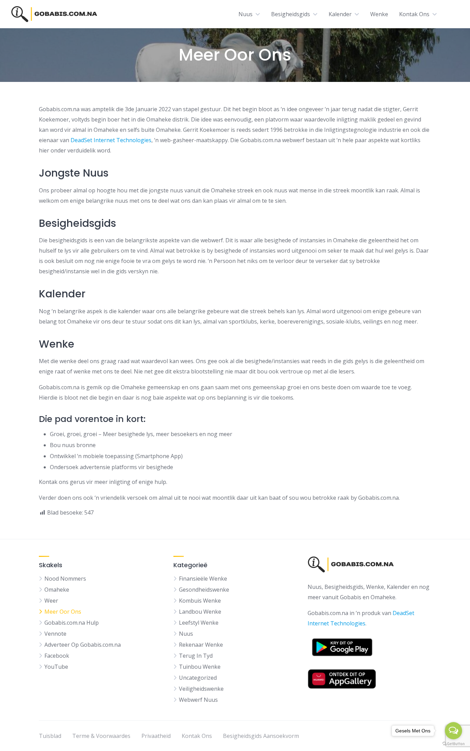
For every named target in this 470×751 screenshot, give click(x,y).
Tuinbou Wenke (200, 666)
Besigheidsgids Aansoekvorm (261, 736)
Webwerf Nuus (198, 700)
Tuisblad (50, 736)
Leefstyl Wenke (198, 622)
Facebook (56, 655)
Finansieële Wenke (203, 578)
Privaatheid (156, 736)
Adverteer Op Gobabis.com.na (82, 644)
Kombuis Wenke (200, 600)
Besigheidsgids (290, 14)
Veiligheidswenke (201, 688)
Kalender (340, 14)
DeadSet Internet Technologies (111, 140)
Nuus (245, 14)
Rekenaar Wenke (201, 644)
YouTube (56, 666)
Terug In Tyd (196, 655)
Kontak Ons (414, 14)
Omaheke (56, 589)
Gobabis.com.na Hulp (71, 622)
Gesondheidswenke (204, 589)
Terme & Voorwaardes (101, 736)
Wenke (379, 14)
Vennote (55, 633)
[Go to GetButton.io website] (453, 744)
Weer (51, 600)
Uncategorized (198, 677)
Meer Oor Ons (62, 611)
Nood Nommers (65, 578)
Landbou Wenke (200, 611)
